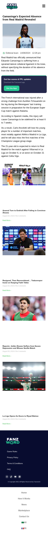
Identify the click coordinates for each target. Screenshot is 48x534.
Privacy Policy (12, 457)
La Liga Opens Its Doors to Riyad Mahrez (20, 416)
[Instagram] (7, 477)
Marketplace (24, 510)
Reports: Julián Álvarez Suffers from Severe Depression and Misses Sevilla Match (22, 347)
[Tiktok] (11, 477)
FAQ (9, 469)
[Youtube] (15, 477)
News (24, 504)
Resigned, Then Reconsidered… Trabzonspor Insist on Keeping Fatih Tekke (22, 281)
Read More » (7, 220)
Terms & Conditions (15, 463)
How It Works (24, 498)
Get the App (11, 88)
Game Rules (12, 451)
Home (24, 492)
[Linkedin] (19, 477)
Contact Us (24, 516)
